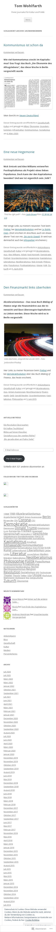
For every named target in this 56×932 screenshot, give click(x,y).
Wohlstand (20, 577)
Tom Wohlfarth (28, 6)
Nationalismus (19, 558)
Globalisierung (10, 536)
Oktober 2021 (10, 689)
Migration (8, 558)
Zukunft (10, 580)
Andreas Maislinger (21, 614)
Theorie (16, 575)
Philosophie (17, 399)
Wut (27, 577)
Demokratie (45, 254)
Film (19, 531)
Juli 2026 (7, 671)
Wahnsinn (9, 577)
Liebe (47, 550)
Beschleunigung (33, 392)
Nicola (15, 606)
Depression (9, 528)
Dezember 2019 (11, 758)
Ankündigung (44, 247)
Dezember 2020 (11, 718)
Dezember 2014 (11, 887)
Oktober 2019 (10, 765)
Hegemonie (34, 258)
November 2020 (11, 722)
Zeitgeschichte (36, 577)
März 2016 (8, 844)
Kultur (6, 126)
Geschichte (40, 534)
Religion (31, 569)
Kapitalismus (46, 258)
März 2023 (8, 679)
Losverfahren (33, 554)
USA (29, 575)
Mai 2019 (7, 779)
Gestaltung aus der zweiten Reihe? (19, 435)
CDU (16, 520)
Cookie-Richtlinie (32, 920)
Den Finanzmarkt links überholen (27, 287)
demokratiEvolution (24, 229)
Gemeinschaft (12, 533)
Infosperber (29, 240)
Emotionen (43, 528)
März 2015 (8, 879)
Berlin (46, 517)
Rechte (35, 566)
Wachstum (47, 575)
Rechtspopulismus (15, 569)
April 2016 (8, 840)
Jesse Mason (18, 599)
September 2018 (11, 786)
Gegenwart (37, 531)
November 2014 (11, 890)
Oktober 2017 (10, 815)
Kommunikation (32, 545)
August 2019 (9, 772)
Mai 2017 (7, 826)
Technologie (45, 572)
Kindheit (31, 542)
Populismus (14, 265)
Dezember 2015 (11, 851)
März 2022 (8, 682)
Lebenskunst (19, 550)
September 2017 (11, 818)
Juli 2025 (7, 675)
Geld (12, 395)
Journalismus (39, 538)
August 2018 (9, 790)
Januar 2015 (9, 883)
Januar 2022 (9, 686)
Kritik (47, 547)
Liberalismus (9, 261)
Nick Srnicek (37, 261)
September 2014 (11, 897)
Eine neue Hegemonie (19, 152)
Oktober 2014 (10, 894)
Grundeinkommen (19, 258)
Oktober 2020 (10, 725)
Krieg (35, 547)
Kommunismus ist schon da (23, 45)
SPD (37, 572)
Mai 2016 (7, 836)
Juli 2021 (7, 697)
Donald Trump (26, 528)
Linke (7, 554)
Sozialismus (44, 130)
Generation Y (26, 534)
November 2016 (11, 833)
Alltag (26, 126)
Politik (29, 561)
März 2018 (8, 801)
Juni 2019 (7, 775)
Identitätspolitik (25, 538)
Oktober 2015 (10, 858)
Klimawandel (13, 545)
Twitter (24, 575)
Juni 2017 (7, 822)
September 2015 (11, 862)
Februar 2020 (9, 750)
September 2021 (11, 693)
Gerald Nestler (21, 395)
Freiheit (7, 258)
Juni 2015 (7, 872)
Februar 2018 (9, 804)
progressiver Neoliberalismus (17, 566)
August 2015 (9, 865)
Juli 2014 (7, 905)
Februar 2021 (9, 711)
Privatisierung (31, 564)
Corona (25, 519)
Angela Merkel (10, 517)
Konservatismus (25, 547)
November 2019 (11, 761)
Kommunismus (31, 130)
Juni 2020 (7, 740)
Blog (5, 639)
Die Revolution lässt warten (16, 424)
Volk (45, 265)
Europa (13, 530)
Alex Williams (14, 254)
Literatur (18, 553)
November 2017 (11, 811)
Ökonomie (34, 126)
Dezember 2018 (11, 783)
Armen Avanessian (17, 392)
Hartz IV (39, 536)
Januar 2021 (9, 714)
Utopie (39, 265)
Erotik (6, 531)
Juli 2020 (7, 736)
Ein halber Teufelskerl (13, 428)
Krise (41, 547)
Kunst (7, 550)
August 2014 (9, 901)
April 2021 (8, 704)
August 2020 (9, 732)
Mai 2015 (7, 876)
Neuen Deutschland (29, 115)
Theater (8, 575)
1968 (6, 513)
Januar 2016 (9, 847)
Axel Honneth (33, 254)
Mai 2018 (7, 797)
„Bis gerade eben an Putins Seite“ (19, 439)
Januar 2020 (9, 754)
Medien (44, 554)
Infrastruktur (18, 130)
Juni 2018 (7, 793)
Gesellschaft (43, 122)
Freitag (7, 229)
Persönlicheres (10, 653)
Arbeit (23, 254)
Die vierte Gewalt (32, 236)
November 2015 (11, 854)
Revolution (12, 572)
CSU (33, 520)
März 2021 (8, 707)
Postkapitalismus (28, 265)
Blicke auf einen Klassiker (15, 432)
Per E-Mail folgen (14, 458)
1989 (13, 513)
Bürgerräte (8, 520)
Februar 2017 (9, 829)
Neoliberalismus (23, 261)
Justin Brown (31, 214)
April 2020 (8, 743)
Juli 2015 (7, 869)
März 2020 (8, 747)
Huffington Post (11, 538)
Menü (28, 20)
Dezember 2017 (11, 808)
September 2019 (11, 768)
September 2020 (11, 729)
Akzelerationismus (28, 513)
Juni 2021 (7, 700)
